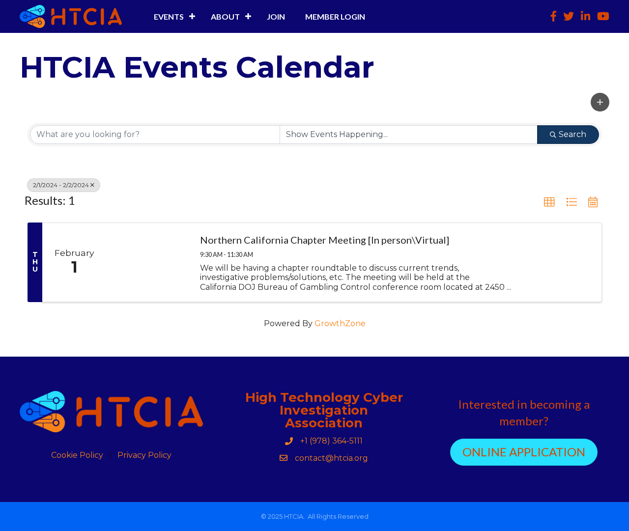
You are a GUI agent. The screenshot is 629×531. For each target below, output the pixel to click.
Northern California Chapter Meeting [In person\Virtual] (324, 240)
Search (572, 134)
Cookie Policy (77, 455)
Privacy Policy (144, 455)
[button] (600, 102)
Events (169, 16)
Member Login (335, 16)
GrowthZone (340, 323)
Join (276, 16)
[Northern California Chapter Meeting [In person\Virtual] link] (148, 262)
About (225, 16)
